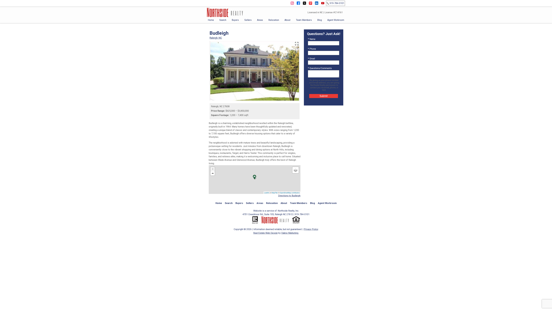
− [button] (213, 173)
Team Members (304, 20)
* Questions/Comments (320, 68)
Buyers (235, 20)
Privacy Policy (311, 229)
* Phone (312, 49)
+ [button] (213, 169)
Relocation (273, 20)
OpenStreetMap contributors (290, 192)
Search (222, 20)
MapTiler (275, 192)
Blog (319, 20)
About (287, 20)
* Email (311, 58)
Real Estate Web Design (265, 233)
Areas (260, 20)
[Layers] (295, 170)
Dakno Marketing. (290, 233)
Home (211, 20)
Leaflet (266, 192)
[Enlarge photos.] (297, 43)
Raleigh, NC (216, 37)
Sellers (248, 20)
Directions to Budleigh (289, 195)
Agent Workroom (335, 20)
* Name (311, 39)
